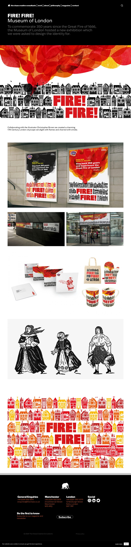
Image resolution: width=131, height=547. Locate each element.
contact (75, 5)
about (46, 5)
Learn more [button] (118, 544)
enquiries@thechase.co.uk (28, 502)
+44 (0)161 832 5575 (25, 499)
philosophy (55, 5)
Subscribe (65, 516)
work (40, 5)
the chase (23, 5)
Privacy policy (80, 534)
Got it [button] (126, 544)
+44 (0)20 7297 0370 (74, 499)
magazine (66, 5)
